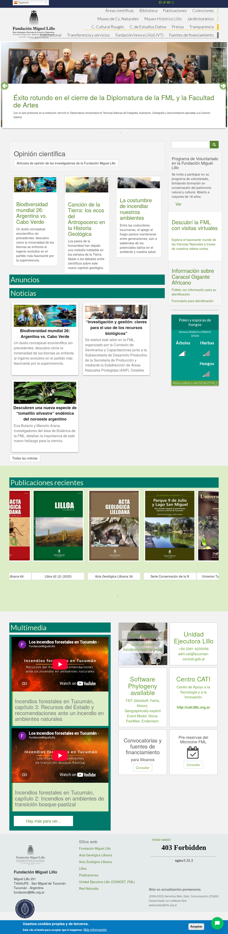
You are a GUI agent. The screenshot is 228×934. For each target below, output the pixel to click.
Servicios (143, 634)
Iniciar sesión (161, 839)
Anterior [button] (14, 541)
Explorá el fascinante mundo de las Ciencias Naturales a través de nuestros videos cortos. (194, 244)
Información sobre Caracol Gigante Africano (193, 276)
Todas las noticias (24, 458)
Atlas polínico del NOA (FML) (195, 383)
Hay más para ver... (43, 821)
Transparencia (201, 26)
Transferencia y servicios (88, 34)
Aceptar (196, 926)
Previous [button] (4, 86)
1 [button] (100, 133)
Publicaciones (175, 10)
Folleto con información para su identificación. (194, 291)
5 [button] (127, 133)
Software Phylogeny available (142, 685)
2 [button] (107, 133)
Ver (178, 204)
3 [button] (114, 133)
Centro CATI (193, 678)
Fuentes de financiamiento (191, 34)
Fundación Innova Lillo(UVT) (139, 34)
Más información (95, 929)
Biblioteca (148, 10)
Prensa (178, 26)
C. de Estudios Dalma (148, 26)
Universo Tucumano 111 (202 (58, 576)
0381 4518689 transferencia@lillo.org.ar (143, 647)
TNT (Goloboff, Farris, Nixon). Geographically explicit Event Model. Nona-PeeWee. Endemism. (143, 710)
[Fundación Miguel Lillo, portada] (33, 24)
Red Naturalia (88, 888)
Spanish (23, 2)
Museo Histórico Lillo (163, 18)
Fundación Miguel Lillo (95, 848)
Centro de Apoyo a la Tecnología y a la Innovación (193, 697)
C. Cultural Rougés (108, 26)
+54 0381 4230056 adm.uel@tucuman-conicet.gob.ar (193, 653)
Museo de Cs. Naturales (118, 18)
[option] (114, 542)
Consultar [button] (142, 767)
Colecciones (203, 10)
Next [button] (223, 86)
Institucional (50, 34)
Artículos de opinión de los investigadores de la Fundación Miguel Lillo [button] (66, 163)
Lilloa (82, 868)
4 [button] (120, 133)
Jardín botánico (200, 18)
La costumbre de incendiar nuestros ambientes (136, 208)
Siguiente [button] (214, 541)
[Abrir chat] (217, 923)
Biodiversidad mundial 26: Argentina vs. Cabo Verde (32, 212)
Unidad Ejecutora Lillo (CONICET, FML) (107, 881)
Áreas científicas (119, 10)
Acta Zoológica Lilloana (95, 861)
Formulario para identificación (193, 301)
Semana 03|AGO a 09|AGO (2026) (195, 333)
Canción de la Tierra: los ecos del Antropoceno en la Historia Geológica (86, 218)
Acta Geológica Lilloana (95, 855)
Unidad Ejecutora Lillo (194, 637)
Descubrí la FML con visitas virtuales (195, 225)
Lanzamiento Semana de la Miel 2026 (72, 97)
